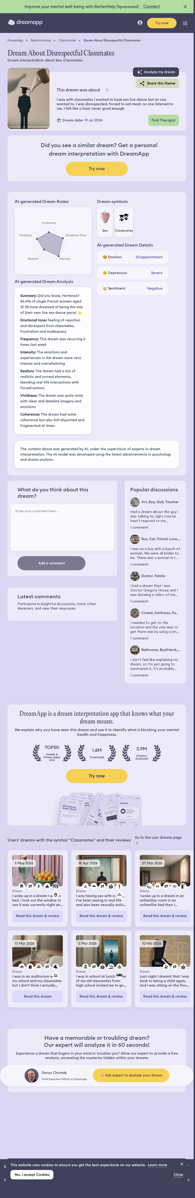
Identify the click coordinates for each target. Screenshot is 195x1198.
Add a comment (51, 563)
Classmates (67, 40)
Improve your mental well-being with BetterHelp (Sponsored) (82, 6)
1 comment (139, 527)
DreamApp (15, 40)
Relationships (41, 40)
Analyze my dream (159, 72)
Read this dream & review (37, 916)
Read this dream (37, 996)
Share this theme (161, 83)
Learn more (157, 1165)
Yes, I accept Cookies (32, 1174)
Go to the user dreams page (158, 837)
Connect (151, 6)
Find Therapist (164, 120)
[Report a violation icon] (107, 90)
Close (178, 1174)
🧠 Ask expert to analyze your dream (131, 1075)
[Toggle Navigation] (185, 23)
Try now (162, 23)
